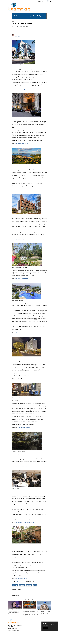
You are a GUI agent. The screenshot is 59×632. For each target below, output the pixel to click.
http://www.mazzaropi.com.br (22, 278)
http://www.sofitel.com (20, 332)
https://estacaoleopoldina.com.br (23, 466)
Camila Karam (20, 581)
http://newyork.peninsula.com (22, 143)
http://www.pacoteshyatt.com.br (22, 89)
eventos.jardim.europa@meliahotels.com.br (25, 522)
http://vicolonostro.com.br (21, 578)
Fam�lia (35, 585)
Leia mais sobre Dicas (15, 595)
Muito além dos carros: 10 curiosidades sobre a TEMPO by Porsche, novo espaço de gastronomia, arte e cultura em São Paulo (29, 612)
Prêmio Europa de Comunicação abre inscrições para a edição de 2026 (43, 613)
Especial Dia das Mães (22, 23)
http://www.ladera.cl (20, 239)
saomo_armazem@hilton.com (24, 427)
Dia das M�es (15, 585)
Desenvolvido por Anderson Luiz (13, 630)
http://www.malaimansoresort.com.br (23, 190)
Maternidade (29, 585)
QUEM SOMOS (39, 624)
